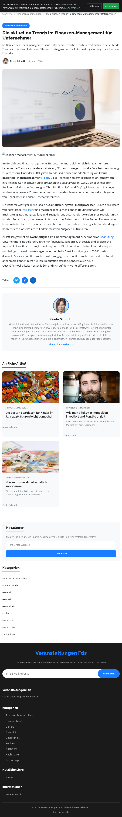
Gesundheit (12, 737)
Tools (45, 178)
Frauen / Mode (14, 721)
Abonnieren (61, 553)
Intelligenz (28, 210)
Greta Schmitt (61, 319)
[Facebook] (25, 280)
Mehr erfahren (72, 7)
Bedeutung (107, 237)
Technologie (12, 760)
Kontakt (9, 777)
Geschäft (10, 732)
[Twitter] (16, 280)
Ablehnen (94, 6)
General (10, 726)
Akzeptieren (111, 6)
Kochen (10, 743)
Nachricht (11, 749)
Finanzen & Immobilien (29, 13)
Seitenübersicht (13, 794)
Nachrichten (12, 754)
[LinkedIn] (33, 280)
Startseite (7, 13)
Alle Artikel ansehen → (61, 344)
